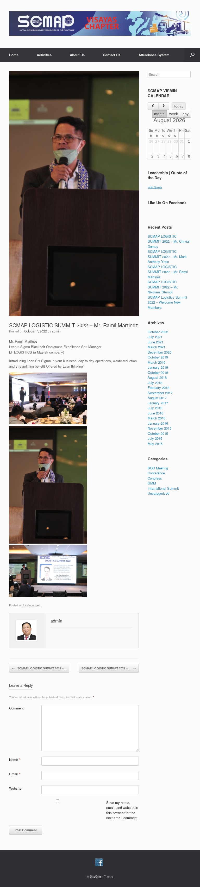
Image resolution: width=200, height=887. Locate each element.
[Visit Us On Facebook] (99, 865)
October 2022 (158, 331)
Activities (44, 54)
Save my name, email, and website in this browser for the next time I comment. (122, 810)
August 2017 (157, 397)
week (173, 114)
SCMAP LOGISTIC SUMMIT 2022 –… (39, 668)
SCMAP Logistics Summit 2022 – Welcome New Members (167, 302)
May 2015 (155, 443)
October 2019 (158, 357)
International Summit (163, 488)
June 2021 (155, 341)
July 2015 (155, 438)
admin (56, 331)
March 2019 (156, 362)
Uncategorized (31, 605)
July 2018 (155, 382)
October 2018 (158, 372)
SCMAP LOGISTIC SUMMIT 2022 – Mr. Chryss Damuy (169, 241)
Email (14, 773)
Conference (156, 472)
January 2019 (158, 367)
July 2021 (155, 336)
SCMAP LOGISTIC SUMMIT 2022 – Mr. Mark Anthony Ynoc (167, 256)
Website (15, 788)
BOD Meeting (158, 467)
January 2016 (158, 423)
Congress (155, 478)
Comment (16, 708)
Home (13, 54)
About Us (77, 54)
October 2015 (158, 433)
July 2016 (155, 407)
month (159, 114)
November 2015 (159, 428)
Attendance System (154, 54)
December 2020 (159, 352)
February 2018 (158, 387)
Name (14, 759)
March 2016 (156, 418)
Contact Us (111, 54)
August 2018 (157, 377)
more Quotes (155, 187)
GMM (152, 483)
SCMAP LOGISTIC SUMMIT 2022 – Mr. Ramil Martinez (73, 325)
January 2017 (158, 402)
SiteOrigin (96, 876)
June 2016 (155, 413)
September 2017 (160, 392)
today (178, 106)
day (186, 114)
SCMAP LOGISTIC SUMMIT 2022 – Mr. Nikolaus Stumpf (163, 286)
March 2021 (156, 346)
